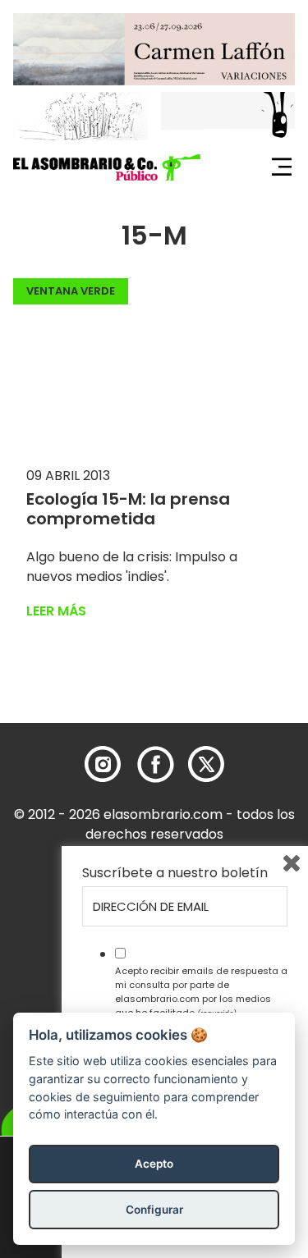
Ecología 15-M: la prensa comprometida (128, 508)
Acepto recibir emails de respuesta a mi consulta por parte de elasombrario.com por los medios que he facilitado (201, 991)
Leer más (56, 611)
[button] (106, 167)
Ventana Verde (70, 291)
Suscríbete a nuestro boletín (175, 873)
